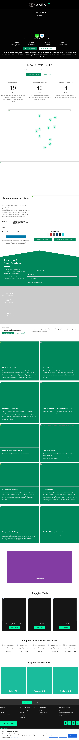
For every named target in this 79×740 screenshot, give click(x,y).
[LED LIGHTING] (39, 136)
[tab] (48, 234)
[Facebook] (66, 723)
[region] (39, 734)
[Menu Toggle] (49, 3)
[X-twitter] (69, 723)
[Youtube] (73, 723)
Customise (53, 735)
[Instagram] (77, 723)
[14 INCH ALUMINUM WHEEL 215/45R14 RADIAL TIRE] (45, 147)
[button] (9, 567)
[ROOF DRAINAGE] (55, 117)
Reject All (63, 735)
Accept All (72, 735)
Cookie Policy (14, 737)
